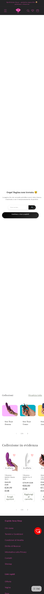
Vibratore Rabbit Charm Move (10, 477)
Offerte (8, 581)
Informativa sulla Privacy (16, 552)
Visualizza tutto (35, 395)
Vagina (8, 587)
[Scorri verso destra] (27, 433)
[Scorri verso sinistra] (16, 433)
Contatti (8, 558)
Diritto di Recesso (13, 546)
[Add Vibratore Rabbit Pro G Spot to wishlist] (32, 455)
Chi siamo (9, 528)
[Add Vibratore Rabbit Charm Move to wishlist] (14, 455)
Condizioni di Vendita (14, 540)
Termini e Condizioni (14, 534)
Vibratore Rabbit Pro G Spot (27, 477)
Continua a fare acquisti (20, 214)
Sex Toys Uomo (27, 423)
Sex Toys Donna (9, 423)
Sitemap (8, 564)
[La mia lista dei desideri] (32, 10)
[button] (5, 11)
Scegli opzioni (10, 498)
